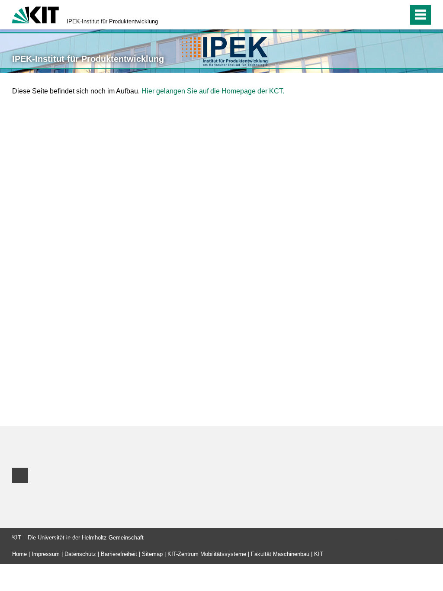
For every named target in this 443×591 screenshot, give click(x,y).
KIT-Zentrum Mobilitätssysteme (206, 554)
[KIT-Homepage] (35, 14)
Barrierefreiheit (119, 554)
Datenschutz (80, 554)
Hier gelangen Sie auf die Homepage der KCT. (212, 91)
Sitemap (152, 554)
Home (19, 554)
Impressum (46, 554)
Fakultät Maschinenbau (280, 554)
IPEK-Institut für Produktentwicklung (112, 21)
